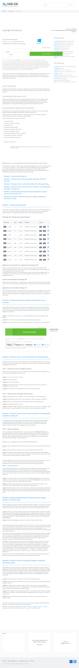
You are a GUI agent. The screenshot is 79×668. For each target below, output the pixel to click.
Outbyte (18, 60)
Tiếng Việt (33, 608)
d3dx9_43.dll (56, 48)
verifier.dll (56, 76)
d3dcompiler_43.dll (58, 44)
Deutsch (30, 606)
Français (40, 606)
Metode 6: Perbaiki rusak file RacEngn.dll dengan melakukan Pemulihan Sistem (25, 198)
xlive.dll (55, 46)
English (24, 606)
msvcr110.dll (56, 53)
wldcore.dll (56, 56)
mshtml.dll (56, 80)
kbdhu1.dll (56, 71)
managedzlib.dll (57, 68)
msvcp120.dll (56, 51)
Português (4, 608)
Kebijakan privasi (24, 661)
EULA (38, 60)
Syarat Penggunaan (12, 661)
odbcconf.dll (56, 66)
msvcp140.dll (56, 43)
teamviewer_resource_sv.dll (60, 75)
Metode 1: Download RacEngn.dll (15, 176)
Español (35, 606)
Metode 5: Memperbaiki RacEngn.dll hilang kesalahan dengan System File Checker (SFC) (25, 193)
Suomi (38, 608)
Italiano (45, 606)
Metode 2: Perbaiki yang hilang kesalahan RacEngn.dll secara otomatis (25, 180)
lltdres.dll (56, 82)
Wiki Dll (4, 633)
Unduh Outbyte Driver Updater (15, 377)
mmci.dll (55, 78)
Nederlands (17, 608)
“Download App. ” (18, 315)
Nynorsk (23, 608)
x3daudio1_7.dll (57, 55)
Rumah (4, 661)
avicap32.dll (56, 70)
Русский (11, 608)
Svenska (28, 608)
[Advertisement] (39, 21)
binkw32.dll (56, 49)
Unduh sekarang (46, 54)
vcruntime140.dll (57, 41)
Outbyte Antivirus (13, 466)
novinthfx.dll (56, 73)
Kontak (32, 661)
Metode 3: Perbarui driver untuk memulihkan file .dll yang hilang (26, 184)
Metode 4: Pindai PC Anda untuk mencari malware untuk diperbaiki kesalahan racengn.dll (27, 188)
